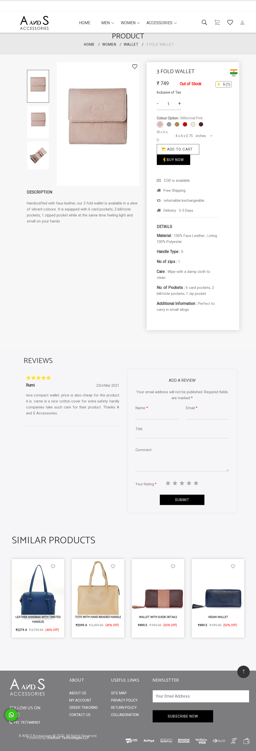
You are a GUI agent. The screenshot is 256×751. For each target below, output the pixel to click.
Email (192, 408)
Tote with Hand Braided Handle (98, 617)
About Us (77, 693)
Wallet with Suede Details (158, 617)
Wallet (131, 44)
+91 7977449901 (26, 722)
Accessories (159, 22)
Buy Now (175, 160)
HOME (89, 44)
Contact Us (79, 715)
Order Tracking (83, 708)
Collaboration (125, 715)
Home (84, 22)
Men (105, 22)
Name (142, 408)
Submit (182, 500)
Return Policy (124, 708)
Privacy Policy (124, 700)
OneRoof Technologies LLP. (67, 738)
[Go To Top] (243, 672)
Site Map (119, 693)
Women (128, 22)
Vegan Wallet (218, 617)
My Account (80, 700)
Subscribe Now (183, 716)
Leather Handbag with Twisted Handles (38, 619)
